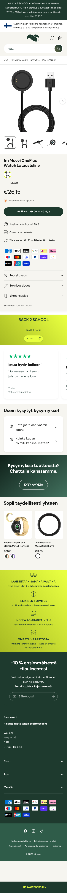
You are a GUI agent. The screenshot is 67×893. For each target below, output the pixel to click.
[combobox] (33, 48)
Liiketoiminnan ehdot (45, 841)
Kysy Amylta (33, 485)
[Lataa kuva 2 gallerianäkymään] (24, 143)
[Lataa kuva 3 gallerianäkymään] (38, 143)
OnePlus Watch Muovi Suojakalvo (44, 544)
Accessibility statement (37, 846)
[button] (6, 38)
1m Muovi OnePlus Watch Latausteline (33, 60)
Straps (37, 854)
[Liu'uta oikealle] (63, 101)
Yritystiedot (15, 846)
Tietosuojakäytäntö (21, 841)
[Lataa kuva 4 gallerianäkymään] (52, 143)
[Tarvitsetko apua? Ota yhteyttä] (52, 38)
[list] (33, 26)
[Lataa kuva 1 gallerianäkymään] (10, 143)
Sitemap (57, 846)
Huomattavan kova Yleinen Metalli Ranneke (16, 544)
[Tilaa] (53, 696)
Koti (6, 60)
